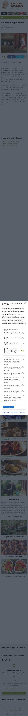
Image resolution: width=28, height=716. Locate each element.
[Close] (25, 303)
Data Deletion (6, 412)
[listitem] (14, 330)
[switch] (22, 333)
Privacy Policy (22, 412)
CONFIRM (8, 407)
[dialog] (14, 358)
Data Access (14, 412)
